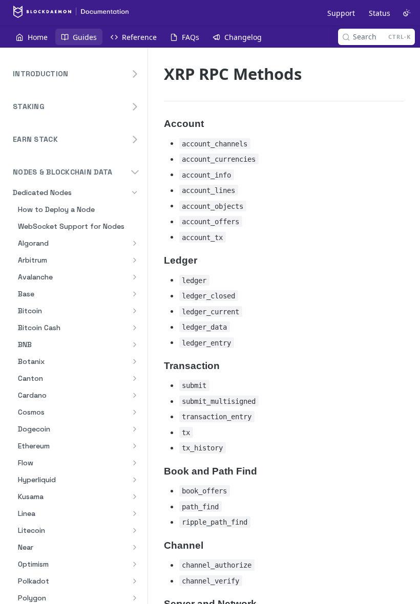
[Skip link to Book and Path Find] (157, 471)
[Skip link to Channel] (157, 545)
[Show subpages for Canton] (135, 378)
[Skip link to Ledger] (157, 260)
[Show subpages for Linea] (135, 513)
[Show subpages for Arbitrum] (135, 260)
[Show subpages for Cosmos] (135, 412)
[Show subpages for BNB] (135, 344)
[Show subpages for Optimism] (135, 564)
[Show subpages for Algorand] (135, 243)
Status (379, 13)
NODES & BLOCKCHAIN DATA (62, 172)
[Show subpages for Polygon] (135, 598)
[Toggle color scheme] (406, 13)
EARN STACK (35, 139)
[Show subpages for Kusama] (135, 496)
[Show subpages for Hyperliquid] (135, 480)
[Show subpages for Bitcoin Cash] (135, 327)
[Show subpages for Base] (135, 294)
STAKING (29, 106)
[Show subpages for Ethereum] (135, 446)
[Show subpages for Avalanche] (135, 277)
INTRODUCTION (40, 73)
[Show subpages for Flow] (135, 463)
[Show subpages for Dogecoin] (135, 429)
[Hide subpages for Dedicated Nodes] (135, 192)
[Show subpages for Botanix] (135, 361)
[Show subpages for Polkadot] (135, 581)
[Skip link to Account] (157, 123)
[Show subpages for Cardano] (135, 395)
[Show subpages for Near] (135, 547)
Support (341, 13)
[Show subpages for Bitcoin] (135, 311)
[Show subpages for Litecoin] (135, 530)
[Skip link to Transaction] (157, 365)
